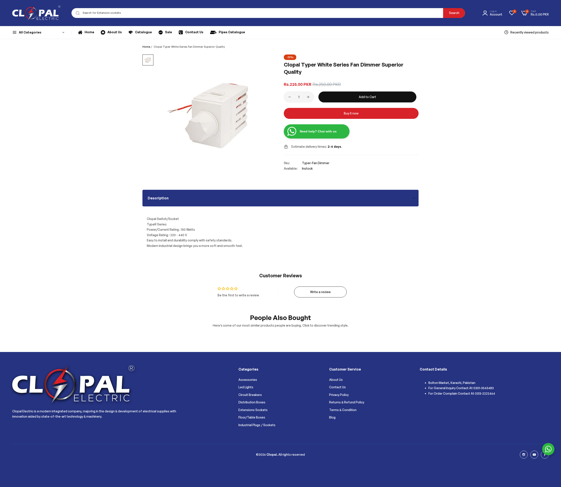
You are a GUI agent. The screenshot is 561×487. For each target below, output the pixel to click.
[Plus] (308, 97)
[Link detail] (524, 455)
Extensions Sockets (253, 410)
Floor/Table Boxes (251, 417)
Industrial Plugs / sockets (256, 425)
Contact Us (337, 387)
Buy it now (351, 113)
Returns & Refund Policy (346, 402)
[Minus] (289, 97)
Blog (332, 417)
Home (146, 46)
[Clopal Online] (36, 13)
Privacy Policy (339, 395)
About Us (336, 380)
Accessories (247, 380)
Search (454, 13)
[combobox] (268, 13)
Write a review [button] (320, 292)
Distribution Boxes (251, 402)
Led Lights (245, 387)
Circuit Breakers (250, 395)
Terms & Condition (343, 410)
